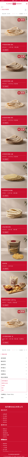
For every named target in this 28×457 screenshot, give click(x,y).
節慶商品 (3, 374)
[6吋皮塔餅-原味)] (14, 211)
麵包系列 (3, 361)
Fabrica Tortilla (18, 451)
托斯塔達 (4, 263)
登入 (16, 0)
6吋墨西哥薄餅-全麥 (7, 81)
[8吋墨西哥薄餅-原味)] (14, 102)
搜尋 (13, 0)
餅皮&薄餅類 (4, 377)
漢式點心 (3, 371)
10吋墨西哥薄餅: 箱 (7, 336)
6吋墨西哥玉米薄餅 (7, 190)
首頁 (2, 7)
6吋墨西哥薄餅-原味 (7, 44)
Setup (23, 456)
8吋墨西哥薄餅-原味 (7, 117)
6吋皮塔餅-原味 (6, 227)
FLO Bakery (12, 451)
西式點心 (3, 367)
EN (25, 0)
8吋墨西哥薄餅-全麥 (7, 154)
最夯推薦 (3, 358)
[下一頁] (18, 14)
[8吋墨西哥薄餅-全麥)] (14, 138)
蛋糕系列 (3, 364)
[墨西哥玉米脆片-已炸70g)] (14, 284)
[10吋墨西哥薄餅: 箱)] (14, 321)
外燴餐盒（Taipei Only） (8, 394)
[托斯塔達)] (14, 248)
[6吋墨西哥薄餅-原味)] (14, 29)
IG (20, 0)
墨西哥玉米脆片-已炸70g (9, 300)
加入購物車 (5, 49)
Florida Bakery (6, 451)
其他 (2, 397)
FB (23, 0)
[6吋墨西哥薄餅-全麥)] (14, 65)
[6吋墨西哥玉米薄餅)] (14, 175)
